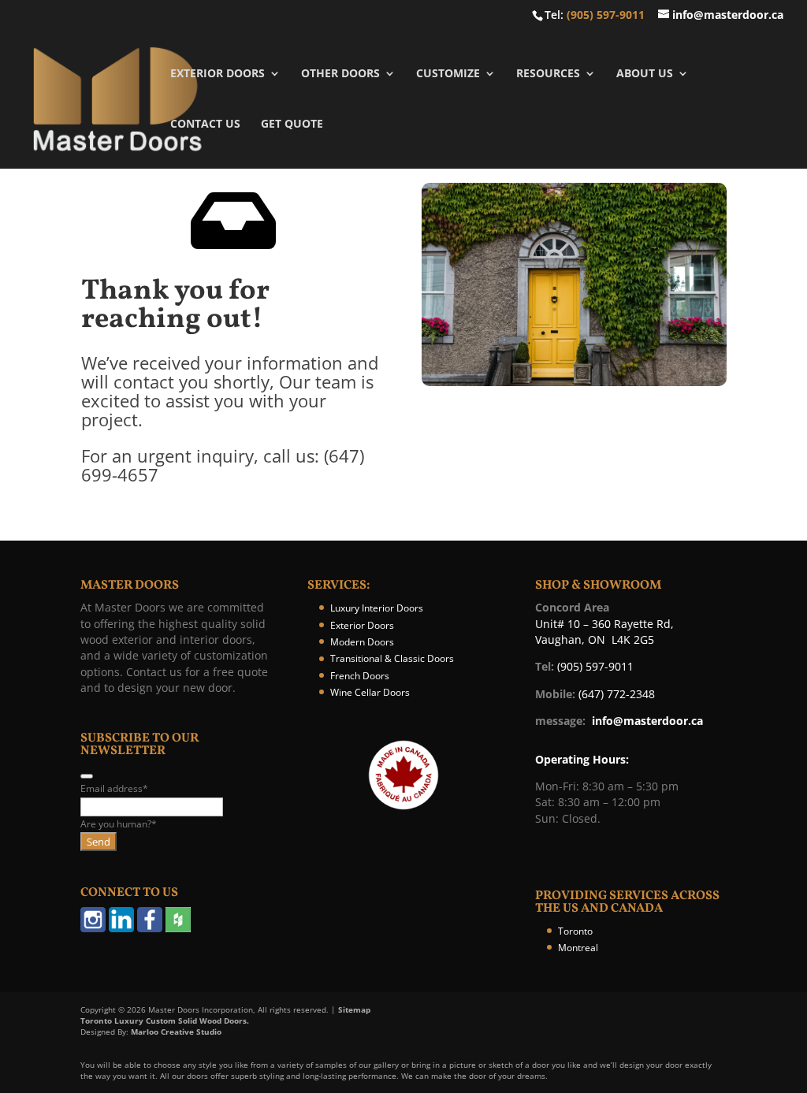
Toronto (575, 931)
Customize (448, 74)
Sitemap (354, 1009)
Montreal (578, 947)
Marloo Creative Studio (176, 1031)
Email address (114, 788)
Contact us (205, 124)
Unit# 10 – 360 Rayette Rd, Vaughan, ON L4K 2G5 (604, 631)
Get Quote (292, 124)
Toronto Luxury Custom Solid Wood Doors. (164, 1020)
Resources (548, 74)
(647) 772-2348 (616, 693)
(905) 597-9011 (606, 14)
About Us (644, 74)
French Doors (359, 675)
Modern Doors (362, 642)
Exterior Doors (217, 74)
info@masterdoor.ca (647, 720)
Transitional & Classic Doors (392, 658)
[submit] (86, 776)
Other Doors (340, 74)
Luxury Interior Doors (376, 608)
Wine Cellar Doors (370, 692)
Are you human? (118, 824)
